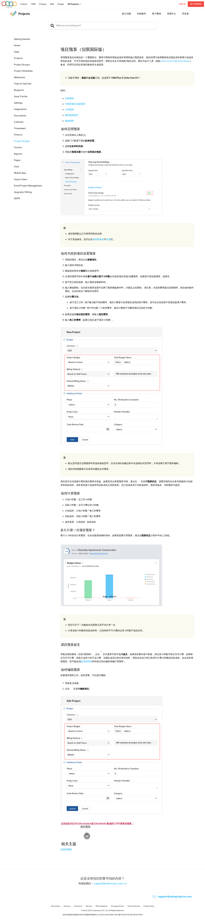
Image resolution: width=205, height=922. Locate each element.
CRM (33, 4)
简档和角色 (98, 239)
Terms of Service (133, 906)
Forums (18, 147)
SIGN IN (182, 4)
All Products (73, 4)
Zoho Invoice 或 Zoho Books (175, 61)
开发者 (185, 13)
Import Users (20, 179)
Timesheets (20, 128)
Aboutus (66, 906)
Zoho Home (55, 906)
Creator (23, 4)
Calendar (19, 122)
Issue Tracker (21, 96)
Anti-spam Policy (117, 906)
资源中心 (171, 13)
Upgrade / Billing (23, 192)
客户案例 (156, 13)
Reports (18, 154)
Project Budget (22, 141)
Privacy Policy (148, 906)
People (61, 4)
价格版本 (141, 13)
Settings (18, 103)
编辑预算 (69, 121)
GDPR (17, 198)
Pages (17, 160)
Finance (18, 134)
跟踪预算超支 (71, 115)
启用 (108, 239)
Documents (20, 115)
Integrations (20, 109)
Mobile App (20, 173)
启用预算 (69, 98)
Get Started (196, 4)
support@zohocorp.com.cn (110, 883)
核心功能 (126, 13)
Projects (43, 4)
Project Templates (23, 71)
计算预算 (69, 109)
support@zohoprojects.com (175, 896)
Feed (16, 52)
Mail (52, 4)
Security (89, 906)
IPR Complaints (101, 906)
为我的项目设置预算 (75, 104)
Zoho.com (9, 4)
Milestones (19, 77)
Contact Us (78, 906)
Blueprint (19, 90)
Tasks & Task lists (22, 83)
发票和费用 (66, 849)
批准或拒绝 (86, 661)
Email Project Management (28, 185)
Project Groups (22, 64)
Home (17, 45)
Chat (16, 166)
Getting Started (22, 39)
